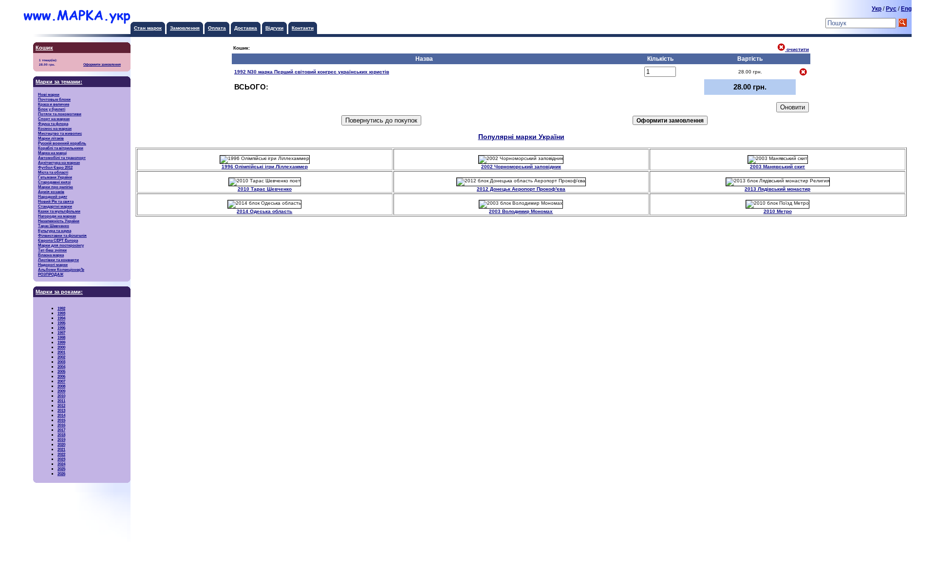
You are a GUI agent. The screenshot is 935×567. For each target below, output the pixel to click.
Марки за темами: (59, 82)
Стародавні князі (54, 181)
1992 (61, 308)
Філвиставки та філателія (62, 235)
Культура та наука (54, 230)
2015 (61, 420)
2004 (61, 366)
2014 (61, 415)
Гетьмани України (55, 177)
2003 (61, 361)
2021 (61, 449)
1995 (61, 322)
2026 (61, 473)
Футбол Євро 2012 (55, 167)
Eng (906, 9)
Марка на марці (52, 152)
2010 (61, 395)
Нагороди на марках (57, 215)
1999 (61, 342)
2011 (61, 400)
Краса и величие (53, 104)
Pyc (891, 9)
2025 (61, 468)
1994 (61, 318)
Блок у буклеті (51, 108)
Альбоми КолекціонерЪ (61, 269)
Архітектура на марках (59, 162)
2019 (61, 439)
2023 (61, 459)
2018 (61, 434)
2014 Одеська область (264, 211)
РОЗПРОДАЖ (50, 274)
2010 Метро (778, 211)
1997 (61, 332)
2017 (61, 429)
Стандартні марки (55, 206)
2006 (61, 376)
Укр (876, 9)
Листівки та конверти (58, 259)
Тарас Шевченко (53, 225)
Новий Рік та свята (56, 201)
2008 (61, 386)
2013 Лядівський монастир (777, 189)
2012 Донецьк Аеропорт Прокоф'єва (521, 189)
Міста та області (53, 172)
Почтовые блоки (54, 99)
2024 (61, 463)
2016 (61, 425)
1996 (61, 327)
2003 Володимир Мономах (521, 211)
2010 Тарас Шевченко (265, 189)
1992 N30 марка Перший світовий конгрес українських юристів (311, 71)
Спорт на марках (54, 118)
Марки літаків (51, 138)
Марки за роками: (59, 292)
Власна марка (51, 254)
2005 (61, 371)
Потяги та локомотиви (59, 113)
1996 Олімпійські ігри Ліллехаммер (265, 166)
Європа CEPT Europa (58, 240)
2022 (61, 454)
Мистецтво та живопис (60, 133)
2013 (61, 410)
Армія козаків (51, 191)
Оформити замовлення (102, 65)
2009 (61, 391)
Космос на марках (55, 128)
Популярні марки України (521, 137)
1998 (61, 337)
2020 (61, 444)
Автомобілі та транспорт (62, 157)
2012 (61, 405)
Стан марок (148, 28)
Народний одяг (52, 196)
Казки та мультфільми (59, 211)
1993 (61, 313)
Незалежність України (58, 220)
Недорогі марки (53, 264)
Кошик (44, 48)
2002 (61, 356)
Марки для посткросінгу (61, 245)
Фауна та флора (53, 123)
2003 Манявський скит (777, 166)
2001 (61, 352)
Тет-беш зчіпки (52, 250)
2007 (61, 381)
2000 (61, 347)
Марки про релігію (55, 186)
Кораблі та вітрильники (60, 147)
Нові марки (48, 94)
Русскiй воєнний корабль (62, 143)
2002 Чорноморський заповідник (521, 166)
